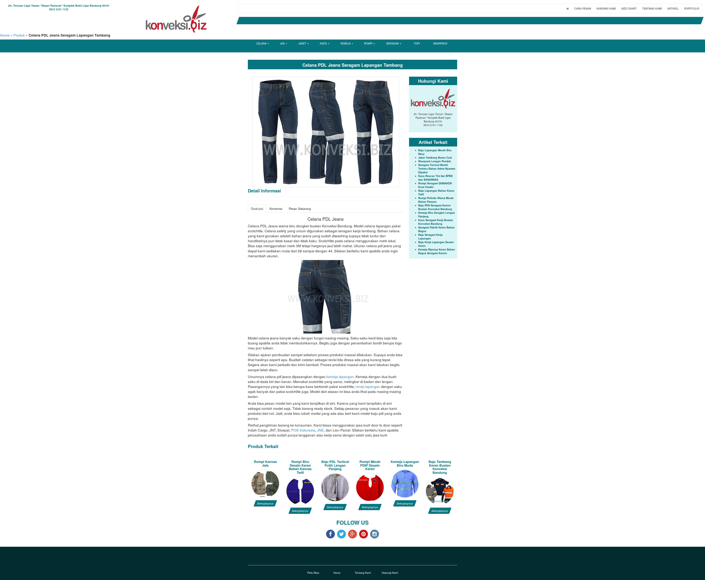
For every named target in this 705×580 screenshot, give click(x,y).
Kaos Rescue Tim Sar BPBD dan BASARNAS (435, 177)
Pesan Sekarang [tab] (300, 208)
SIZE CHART (629, 8)
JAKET (302, 43)
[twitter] (341, 534)
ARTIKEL (673, 8)
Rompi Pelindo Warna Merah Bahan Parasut (436, 199)
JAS (282, 43)
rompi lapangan (368, 386)
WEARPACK (440, 43)
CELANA (261, 43)
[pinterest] (363, 534)
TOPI (417, 43)
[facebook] (330, 534)
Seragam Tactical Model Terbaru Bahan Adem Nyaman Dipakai (436, 168)
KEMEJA (345, 43)
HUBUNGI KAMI (606, 8)
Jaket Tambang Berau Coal (435, 157)
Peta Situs (313, 572)
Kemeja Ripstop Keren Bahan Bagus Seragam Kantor (436, 251)
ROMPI (368, 43)
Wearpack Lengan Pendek (434, 161)
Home (5, 35)
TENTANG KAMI (652, 8)
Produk (19, 35)
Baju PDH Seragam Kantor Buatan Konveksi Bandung (435, 207)
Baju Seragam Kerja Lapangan (430, 236)
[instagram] (374, 534)
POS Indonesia (303, 429)
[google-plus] (352, 534)
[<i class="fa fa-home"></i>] (568, 8)
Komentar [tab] (276, 208)
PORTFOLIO (691, 8)
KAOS (324, 43)
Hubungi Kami (390, 572)
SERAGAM (393, 43)
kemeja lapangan (340, 376)
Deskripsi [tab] (257, 208)
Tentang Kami (363, 572)
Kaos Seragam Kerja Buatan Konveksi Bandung (435, 221)
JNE (320, 429)
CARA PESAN (582, 8)
